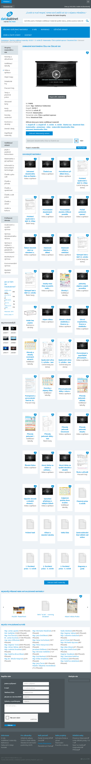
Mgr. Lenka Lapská (11, 631)
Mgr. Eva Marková (39, 656)
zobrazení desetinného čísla (36, 129)
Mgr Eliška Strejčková (41, 659)
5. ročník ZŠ (38, 40)
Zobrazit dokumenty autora (39, 133)
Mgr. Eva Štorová (10, 635)
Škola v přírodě (82, 472)
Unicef (40, 740)
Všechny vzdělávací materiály (19, 40)
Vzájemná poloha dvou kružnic (65, 500)
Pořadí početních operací (82, 212)
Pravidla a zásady (61, 745)
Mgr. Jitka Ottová (67, 647)
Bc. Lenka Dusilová (11, 638)
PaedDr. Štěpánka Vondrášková (44, 666)
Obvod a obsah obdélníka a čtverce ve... (65, 321)
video (48, 127)
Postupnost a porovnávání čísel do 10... (30, 398)
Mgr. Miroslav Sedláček (41, 652)
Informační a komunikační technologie (9, 167)
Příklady (75, 750)
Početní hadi (30, 533)
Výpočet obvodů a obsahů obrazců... (30, 501)
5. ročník (50, 125)
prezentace (41, 127)
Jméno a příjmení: (10, 683)
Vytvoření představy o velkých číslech (47, 501)
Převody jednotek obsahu (82, 429)
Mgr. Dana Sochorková (41, 640)
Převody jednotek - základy (82, 398)
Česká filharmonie (44, 743)
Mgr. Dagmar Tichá (11, 645)
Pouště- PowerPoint (19, 616)
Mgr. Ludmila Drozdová (13, 649)
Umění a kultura (7, 209)
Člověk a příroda (7, 182)
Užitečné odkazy (27, 738)
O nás (3, 738)
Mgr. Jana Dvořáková (40, 635)
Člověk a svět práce (9, 196)
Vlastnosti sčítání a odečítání (65, 250)
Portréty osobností (8, 116)
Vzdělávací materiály (8, 740)
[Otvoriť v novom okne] (85, 759)
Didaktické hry (8, 82)
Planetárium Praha (45, 746)
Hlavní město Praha (72, 616)
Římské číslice (30, 465)
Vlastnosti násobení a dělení (47, 250)
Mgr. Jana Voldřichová (69, 649)
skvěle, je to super (7, 291)
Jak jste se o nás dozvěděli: (13, 697)
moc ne (6, 302)
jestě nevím (7, 300)
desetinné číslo (78, 125)
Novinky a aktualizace (8, 58)
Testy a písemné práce (7, 94)
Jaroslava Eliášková (40, 649)
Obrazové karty (8, 103)
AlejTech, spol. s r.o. (37, 760)
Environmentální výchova (10, 264)
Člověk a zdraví (7, 202)
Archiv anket (8, 314)
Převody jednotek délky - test (47, 436)
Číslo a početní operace (59, 40)
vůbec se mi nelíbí (7, 306)
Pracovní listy (9, 88)
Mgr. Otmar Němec (11, 647)
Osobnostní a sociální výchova (9, 227)
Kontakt (4, 747)
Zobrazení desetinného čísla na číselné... (30, 173)
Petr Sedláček (9, 633)
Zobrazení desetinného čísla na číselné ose (43, 141)
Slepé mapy (8, 77)
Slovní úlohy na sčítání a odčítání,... (47, 467)
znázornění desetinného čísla (63, 127)
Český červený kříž (44, 738)
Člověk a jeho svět (9, 175)
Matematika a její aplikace (9, 160)
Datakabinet (5, 40)
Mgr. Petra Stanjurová (41, 645)
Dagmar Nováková (68, 654)
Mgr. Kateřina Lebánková (70, 661)
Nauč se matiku (78, 745)
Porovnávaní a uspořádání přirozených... (82, 355)
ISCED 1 (31, 40)
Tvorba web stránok (7, 760)
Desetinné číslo (72, 40)
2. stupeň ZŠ (41, 125)
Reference (5, 743)
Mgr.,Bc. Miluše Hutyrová (13, 659)
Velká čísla (65, 533)
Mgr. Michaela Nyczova (69, 642)
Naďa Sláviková (66, 631)
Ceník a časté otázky (28, 740)
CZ (88, 2)
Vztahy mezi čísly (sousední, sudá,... (47, 286)
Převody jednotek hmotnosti (65, 429)
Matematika (47, 40)
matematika (30, 127)
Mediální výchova (7, 271)
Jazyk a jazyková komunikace (8, 152)
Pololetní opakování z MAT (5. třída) (82, 180)
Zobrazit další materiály (56, 582)
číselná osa (67, 125)
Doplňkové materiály (8, 134)
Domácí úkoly (9, 129)
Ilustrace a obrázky (8, 123)
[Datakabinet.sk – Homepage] (9, 15)
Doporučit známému (57, 97)
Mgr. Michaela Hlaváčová (42, 631)
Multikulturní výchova (9, 258)
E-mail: (6, 688)
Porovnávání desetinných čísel (47, 212)
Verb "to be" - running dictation (45, 615)
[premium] (76, 140)
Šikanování (59, 743)
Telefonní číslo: (9, 692)
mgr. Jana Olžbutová (12, 640)
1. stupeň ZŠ (30, 125)
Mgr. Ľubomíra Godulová (70, 635)
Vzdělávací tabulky (8, 64)
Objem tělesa (48, 319)
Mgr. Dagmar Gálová (68, 633)
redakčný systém (20, 760)
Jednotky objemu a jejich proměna (82, 286)
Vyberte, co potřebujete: (12, 701)
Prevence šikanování (80, 738)
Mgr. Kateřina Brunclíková (14, 654)
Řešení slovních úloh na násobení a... (30, 250)
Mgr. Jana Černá (39, 663)
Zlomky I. (64, 290)
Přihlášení (6, 2)
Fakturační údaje (7, 745)
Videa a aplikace (7, 71)
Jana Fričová (65, 640)
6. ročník (58, 125)
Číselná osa (47, 171)
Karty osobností (8, 109)
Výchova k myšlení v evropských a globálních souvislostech (9, 247)
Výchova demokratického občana (10, 236)
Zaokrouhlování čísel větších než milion (82, 535)
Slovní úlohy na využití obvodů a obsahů (64, 467)
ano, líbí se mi (7, 296)
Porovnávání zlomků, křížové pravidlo (65, 212)
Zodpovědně (77, 747)
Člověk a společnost (8, 189)
